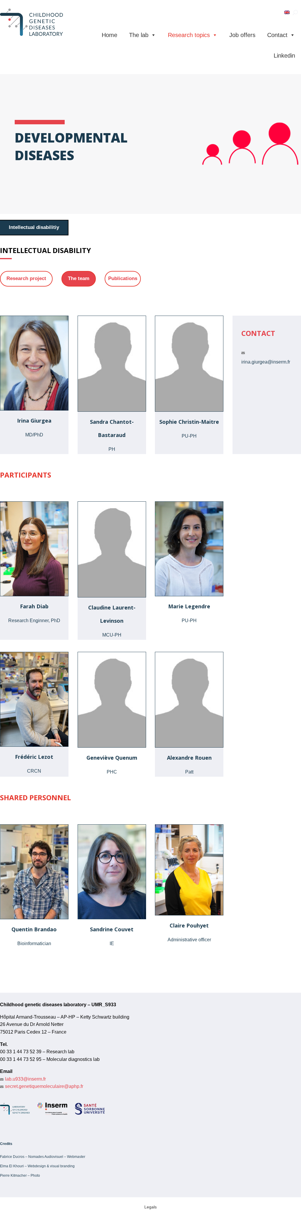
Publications (122, 278)
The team (78, 278)
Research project (26, 278)
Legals (150, 1207)
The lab (138, 35)
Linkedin (284, 55)
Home (109, 35)
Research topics (189, 35)
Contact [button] (277, 35)
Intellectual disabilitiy (34, 227)
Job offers (242, 35)
